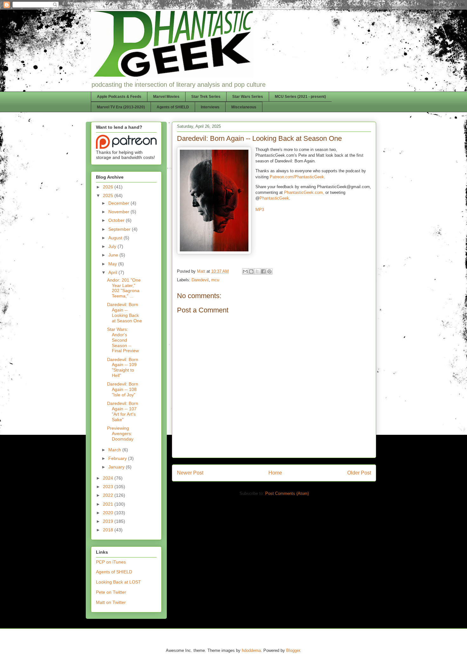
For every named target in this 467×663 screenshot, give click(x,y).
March (115, 449)
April (113, 272)
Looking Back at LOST (118, 581)
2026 (108, 186)
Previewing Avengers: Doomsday (120, 433)
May (113, 263)
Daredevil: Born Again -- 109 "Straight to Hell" (122, 367)
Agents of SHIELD (173, 107)
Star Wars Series (247, 96)
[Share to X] (257, 271)
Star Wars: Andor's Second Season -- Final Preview (123, 340)
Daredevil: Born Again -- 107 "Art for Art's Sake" (122, 411)
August (116, 237)
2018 (108, 529)
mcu (215, 279)
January (117, 466)
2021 (108, 504)
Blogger (293, 650)
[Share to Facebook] (263, 271)
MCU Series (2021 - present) (300, 96)
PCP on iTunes (111, 561)
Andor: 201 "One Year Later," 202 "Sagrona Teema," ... (124, 287)
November (119, 211)
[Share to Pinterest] (269, 271)
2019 (108, 521)
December (119, 203)
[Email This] (245, 271)
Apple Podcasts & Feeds (119, 96)
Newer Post (190, 472)
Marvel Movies (166, 96)
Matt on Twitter (111, 602)
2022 (108, 495)
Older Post (359, 472)
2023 (108, 486)
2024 (108, 478)
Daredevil (200, 279)
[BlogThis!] (251, 271)
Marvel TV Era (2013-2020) (121, 107)
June (113, 254)
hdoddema (251, 650)
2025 (108, 195)
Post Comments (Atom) (287, 493)
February (118, 458)
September (120, 229)
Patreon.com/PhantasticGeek (297, 176)
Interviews (210, 107)
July (113, 246)
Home (275, 472)
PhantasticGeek (274, 198)
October (117, 220)
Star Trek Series (205, 96)
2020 (108, 512)
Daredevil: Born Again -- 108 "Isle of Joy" (122, 389)
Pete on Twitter (111, 592)
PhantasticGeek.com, (304, 192)
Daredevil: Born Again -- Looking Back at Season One (124, 312)
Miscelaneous (243, 107)
